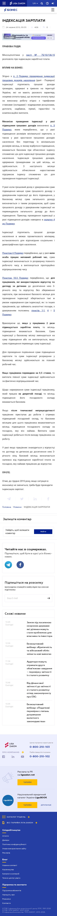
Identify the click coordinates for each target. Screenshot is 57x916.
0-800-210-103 (40, 747)
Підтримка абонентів (11, 890)
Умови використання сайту (14, 849)
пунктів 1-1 (38, 310)
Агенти (5, 836)
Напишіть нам (8, 895)
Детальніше (46, 805)
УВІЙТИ (43, 532)
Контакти (6, 903)
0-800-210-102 (40, 756)
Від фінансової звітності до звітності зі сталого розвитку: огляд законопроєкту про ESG (39, 690)
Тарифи (27, 782)
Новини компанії (9, 865)
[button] (4, 3)
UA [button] (34, 3)
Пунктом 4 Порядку (12, 253)
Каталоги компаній (10, 874)
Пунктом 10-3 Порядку (15, 278)
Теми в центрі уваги (11, 878)
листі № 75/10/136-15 (40, 55)
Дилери (5, 840)
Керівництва (8, 870)
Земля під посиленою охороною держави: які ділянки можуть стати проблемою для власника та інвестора (39, 629)
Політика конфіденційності (14, 844)
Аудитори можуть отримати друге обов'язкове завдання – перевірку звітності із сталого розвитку (39, 668)
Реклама (6, 853)
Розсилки (6, 899)
